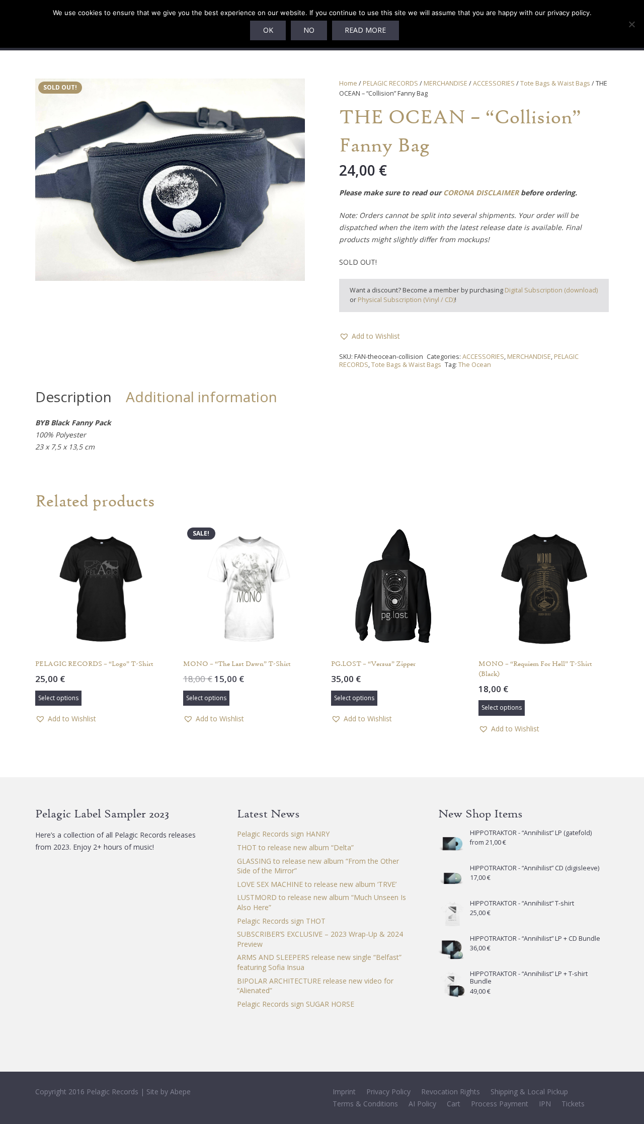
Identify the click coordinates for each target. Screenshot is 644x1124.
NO (308, 30)
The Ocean (474, 364)
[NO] (631, 24)
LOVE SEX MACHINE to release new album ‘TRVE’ (316, 884)
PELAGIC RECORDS (390, 83)
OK (268, 30)
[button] (291, 93)
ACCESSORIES (494, 83)
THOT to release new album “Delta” (295, 847)
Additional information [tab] (201, 396)
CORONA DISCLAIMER (481, 192)
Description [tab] (73, 396)
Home (348, 83)
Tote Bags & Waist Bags (555, 83)
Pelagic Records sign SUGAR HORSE (295, 1004)
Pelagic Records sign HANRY (283, 834)
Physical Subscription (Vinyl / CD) (406, 299)
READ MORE (365, 30)
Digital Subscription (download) (551, 290)
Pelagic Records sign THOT (281, 921)
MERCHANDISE (445, 83)
